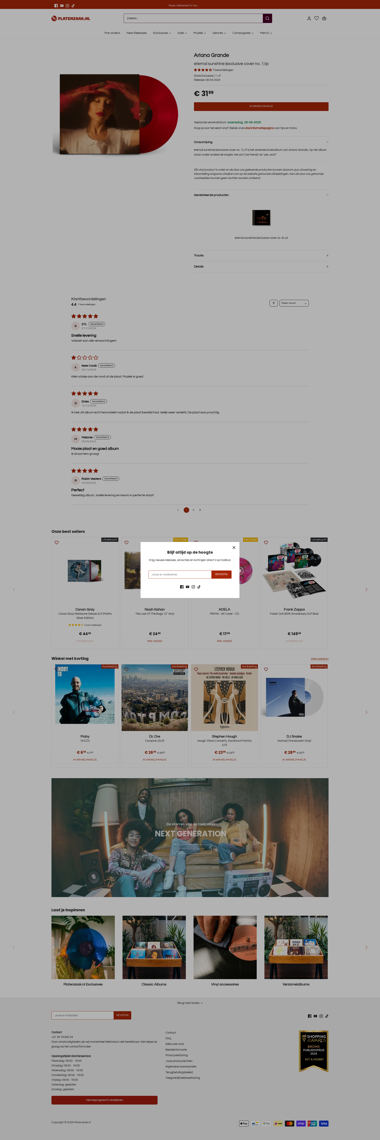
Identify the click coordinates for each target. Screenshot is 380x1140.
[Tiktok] (199, 587)
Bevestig (221, 574)
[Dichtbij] (234, 547)
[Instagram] (193, 587)
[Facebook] (181, 587)
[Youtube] (187, 587)
